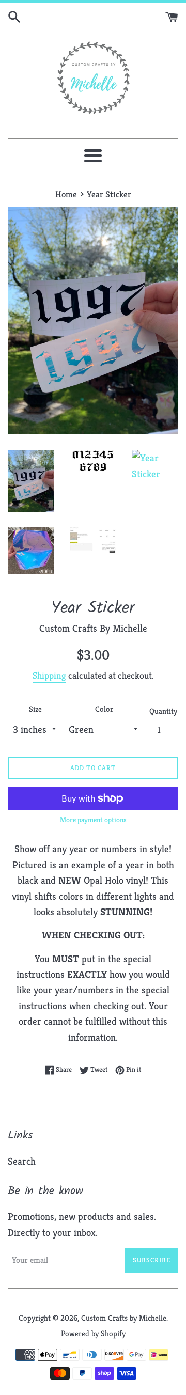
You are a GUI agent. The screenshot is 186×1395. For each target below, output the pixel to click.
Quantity (163, 711)
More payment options (93, 819)
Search (22, 1161)
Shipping (49, 675)
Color (104, 709)
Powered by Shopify (93, 1333)
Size (35, 709)
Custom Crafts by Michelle (123, 1318)
